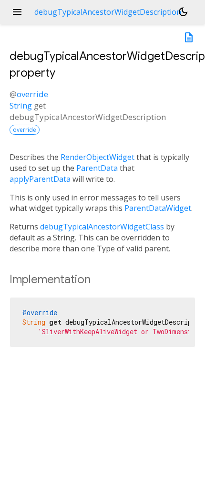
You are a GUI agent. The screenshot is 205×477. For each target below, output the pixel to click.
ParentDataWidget (157, 208)
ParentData (97, 168)
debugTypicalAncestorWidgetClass (102, 226)
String (21, 105)
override (32, 94)
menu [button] (17, 12)
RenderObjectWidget (97, 157)
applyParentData (40, 179)
